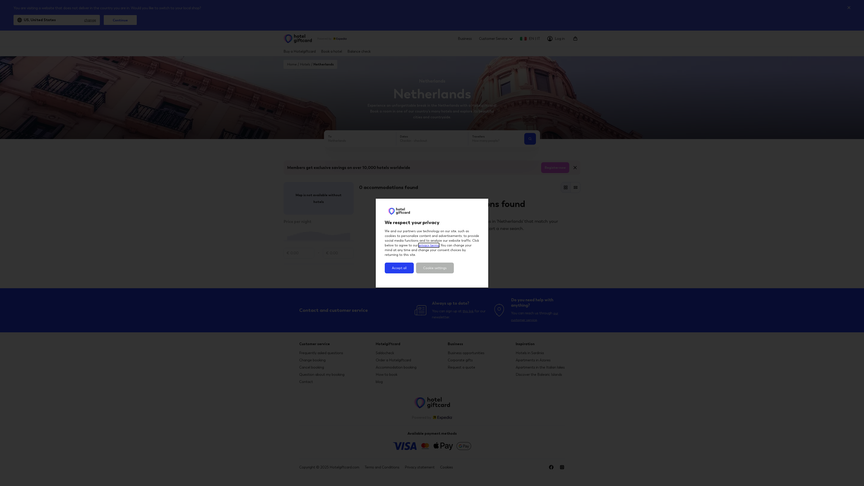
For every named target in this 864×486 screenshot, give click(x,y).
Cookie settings (435, 268)
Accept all (399, 268)
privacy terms (429, 245)
